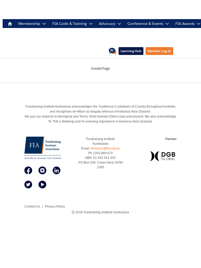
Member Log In (159, 51)
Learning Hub (131, 51)
